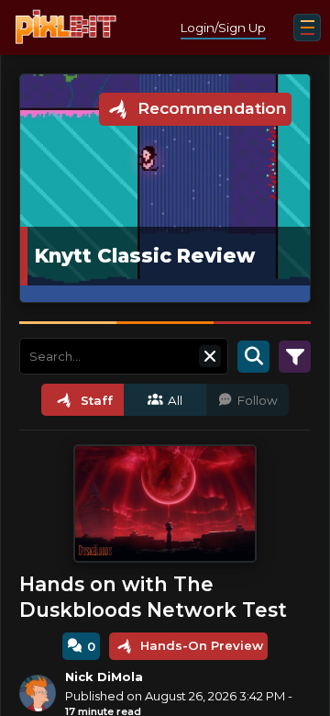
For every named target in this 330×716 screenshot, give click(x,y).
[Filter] (295, 356)
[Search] (253, 356)
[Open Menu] (307, 27)
